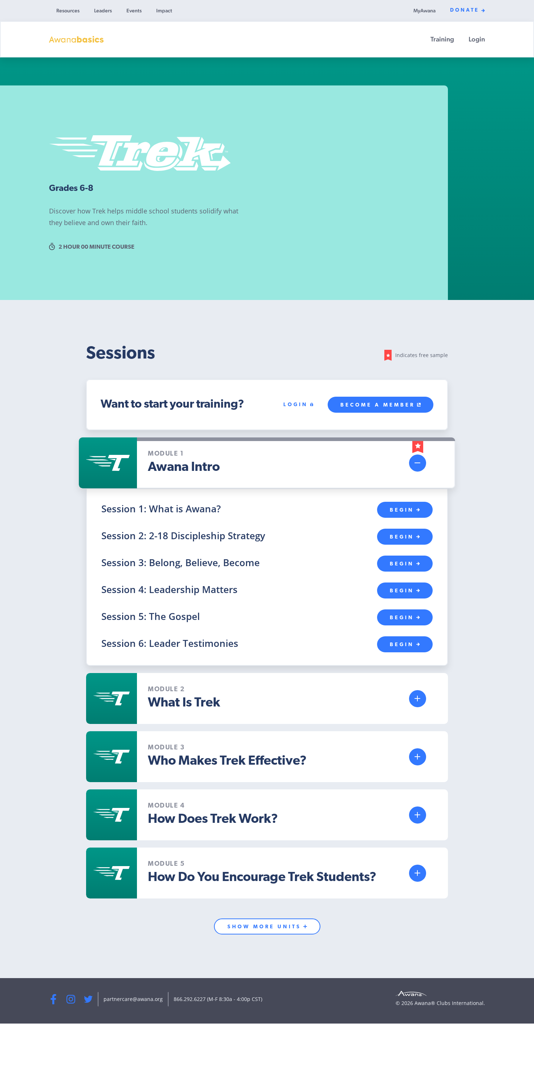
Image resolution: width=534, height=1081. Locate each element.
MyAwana (424, 10)
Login (477, 39)
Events (134, 10)
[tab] (267, 462)
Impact (164, 10)
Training (442, 39)
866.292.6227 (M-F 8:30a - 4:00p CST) (218, 999)
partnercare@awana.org (133, 999)
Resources (68, 10)
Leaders (103, 10)
